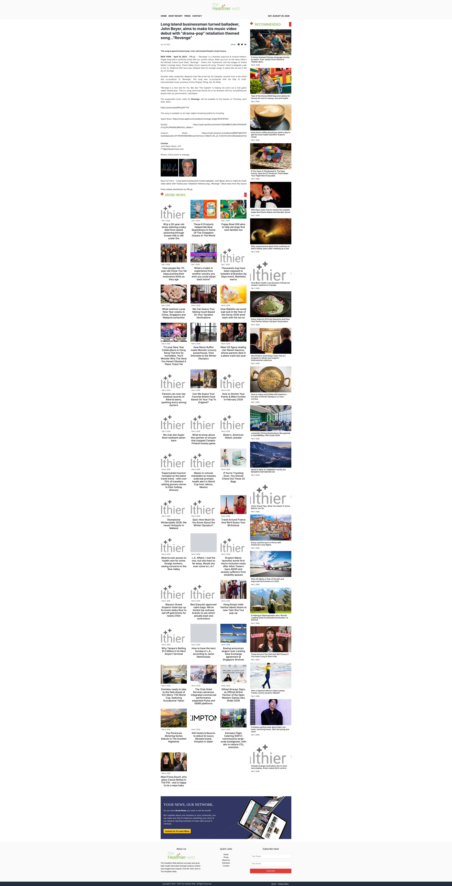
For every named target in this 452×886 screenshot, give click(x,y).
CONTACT (197, 16)
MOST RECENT (176, 16)
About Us (226, 860)
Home (226, 854)
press (187, 16)
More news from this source (234, 183)
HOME (164, 16)
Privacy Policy (283, 884)
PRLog (192, 56)
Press (226, 857)
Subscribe (270, 871)
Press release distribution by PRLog (176, 189)
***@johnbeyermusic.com (172, 149)
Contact (226, 866)
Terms (273, 884)
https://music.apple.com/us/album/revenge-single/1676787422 (200, 119)
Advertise (226, 863)
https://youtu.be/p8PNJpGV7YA (175, 107)
